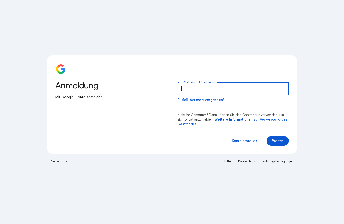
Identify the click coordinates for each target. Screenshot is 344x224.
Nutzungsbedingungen (278, 161)
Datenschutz (246, 161)
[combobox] (59, 161)
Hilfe (227, 161)
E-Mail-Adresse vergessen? (201, 100)
